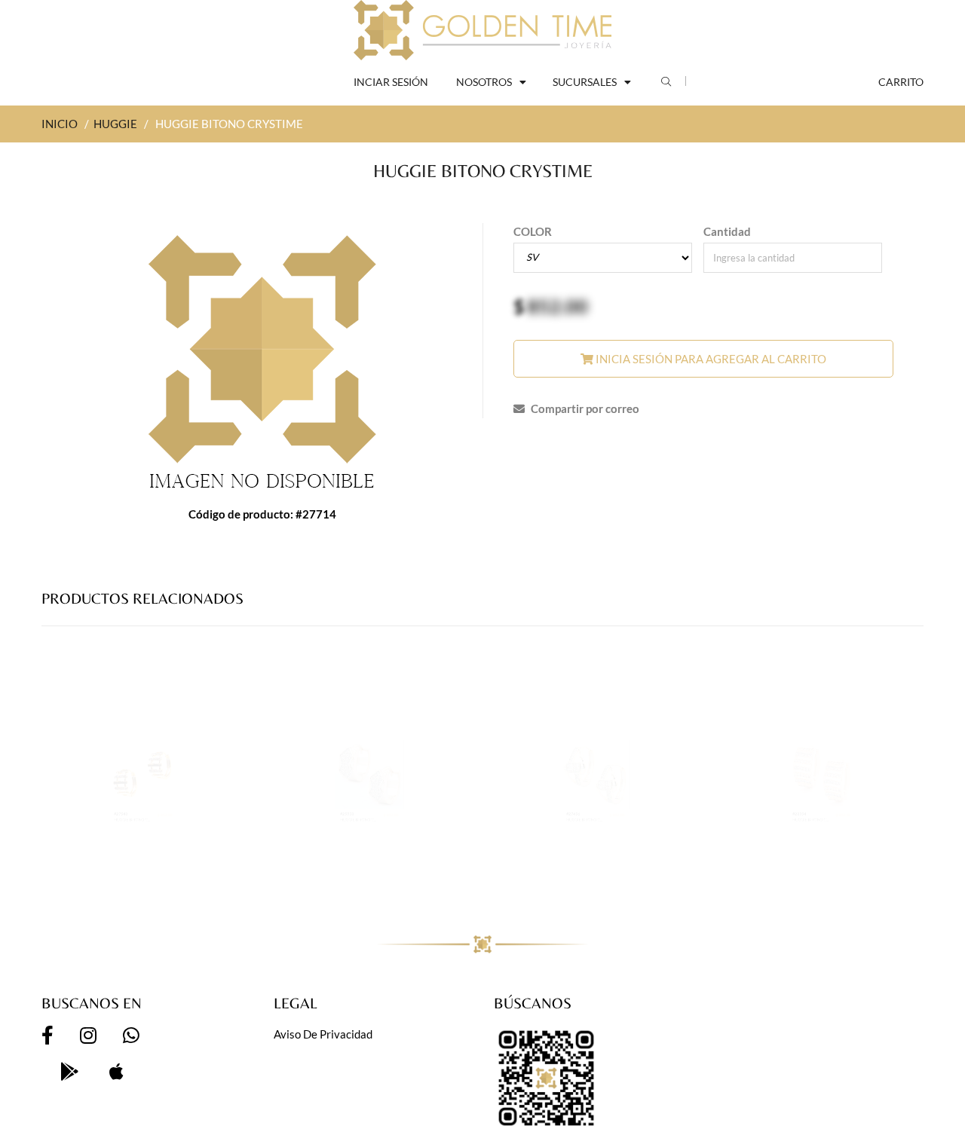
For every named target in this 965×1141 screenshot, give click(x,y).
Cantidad (727, 231)
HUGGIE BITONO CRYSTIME (112, 890)
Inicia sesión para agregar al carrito (709, 359)
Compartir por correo (583, 408)
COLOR (532, 231)
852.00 (557, 306)
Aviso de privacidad (323, 1034)
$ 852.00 (209, 877)
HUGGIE (115, 123)
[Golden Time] (482, 30)
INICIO (59, 123)
